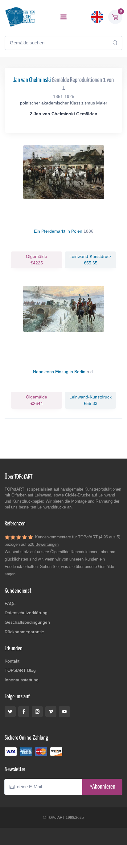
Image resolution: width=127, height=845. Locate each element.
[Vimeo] (50, 711)
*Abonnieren (102, 787)
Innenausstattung (22, 679)
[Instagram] (37, 711)
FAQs (10, 603)
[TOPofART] (20, 17)
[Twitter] (10, 711)
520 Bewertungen (43, 544)
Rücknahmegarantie (24, 631)
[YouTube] (64, 711)
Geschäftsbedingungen (27, 622)
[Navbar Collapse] (63, 17)
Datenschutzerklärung (26, 612)
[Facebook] (23, 711)
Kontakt (12, 661)
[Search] (115, 43)
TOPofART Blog (20, 670)
